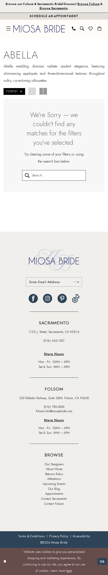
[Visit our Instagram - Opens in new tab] (47, 298)
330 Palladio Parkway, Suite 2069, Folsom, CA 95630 (54, 398)
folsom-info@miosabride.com (54, 411)
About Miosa (54, 469)
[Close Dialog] (5, 561)
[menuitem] (8, 29)
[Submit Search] (27, 175)
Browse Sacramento (53, 8)
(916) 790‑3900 (54, 407)
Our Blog (54, 489)
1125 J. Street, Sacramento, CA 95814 (54, 332)
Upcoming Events (54, 484)
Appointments (54, 493)
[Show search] (82, 29)
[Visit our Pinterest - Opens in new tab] (62, 298)
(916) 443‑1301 (54, 340)
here (69, 570)
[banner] (39, 28)
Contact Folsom (54, 504)
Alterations (54, 479)
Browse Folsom (88, 4)
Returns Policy (54, 474)
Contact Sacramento (54, 498)
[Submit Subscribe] (76, 282)
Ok (102, 561)
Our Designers (54, 464)
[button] (8, 29)
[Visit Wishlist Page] (90, 29)
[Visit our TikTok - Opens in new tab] (75, 298)
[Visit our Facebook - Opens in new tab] (33, 298)
